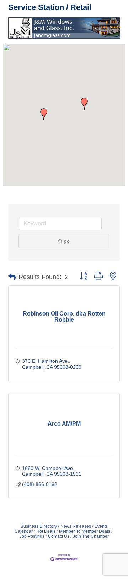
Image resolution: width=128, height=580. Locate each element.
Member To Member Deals (84, 531)
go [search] (67, 241)
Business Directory (39, 526)
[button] (43, 114)
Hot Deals (45, 531)
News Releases (75, 526)
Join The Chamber (91, 536)
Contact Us (58, 536)
